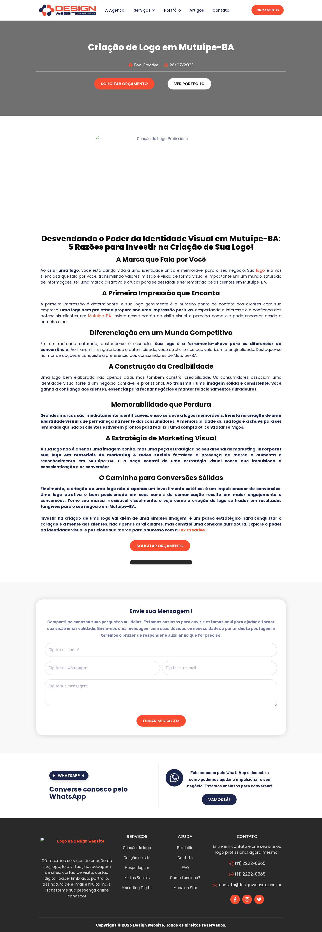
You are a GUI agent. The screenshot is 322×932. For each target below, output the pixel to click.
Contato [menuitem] (220, 10)
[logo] (67, 10)
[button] (154, 10)
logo (260, 270)
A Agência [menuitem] (115, 10)
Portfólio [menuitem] (172, 10)
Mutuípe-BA (99, 316)
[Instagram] (247, 899)
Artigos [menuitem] (196, 10)
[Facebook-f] (235, 899)
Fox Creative (192, 530)
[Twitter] (259, 899)
